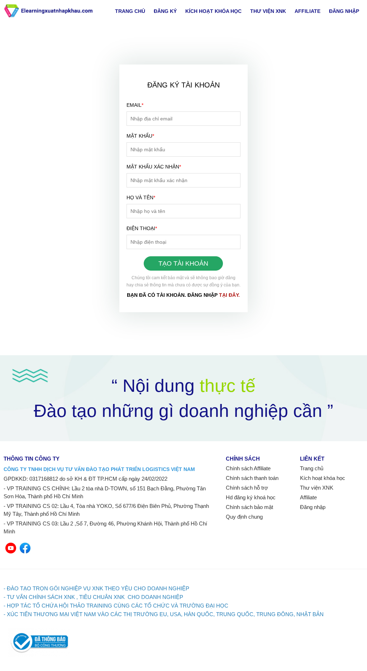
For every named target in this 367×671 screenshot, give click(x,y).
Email (135, 105)
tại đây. (229, 295)
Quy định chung (244, 517)
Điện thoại (142, 228)
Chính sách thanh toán (252, 478)
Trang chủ (130, 11)
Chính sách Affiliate (248, 468)
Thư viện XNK (268, 11)
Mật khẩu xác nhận (154, 167)
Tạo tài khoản (183, 263)
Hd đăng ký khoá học (251, 497)
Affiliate (307, 11)
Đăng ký (165, 11)
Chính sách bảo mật (249, 507)
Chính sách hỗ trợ (247, 488)
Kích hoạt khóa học (213, 11)
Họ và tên (141, 197)
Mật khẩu (140, 136)
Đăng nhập (344, 11)
